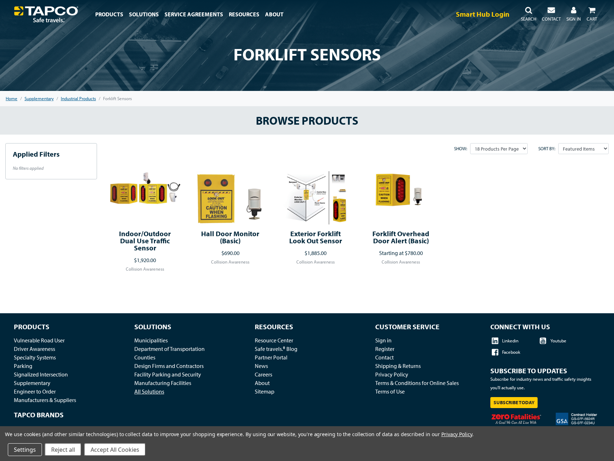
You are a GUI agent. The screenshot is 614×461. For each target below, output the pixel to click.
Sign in (383, 340)
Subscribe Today (514, 402)
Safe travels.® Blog (276, 348)
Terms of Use (390, 391)
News (261, 365)
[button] (528, 14)
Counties (144, 357)
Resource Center (274, 340)
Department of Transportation (169, 348)
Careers (263, 374)
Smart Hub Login (483, 14)
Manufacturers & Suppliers (45, 399)
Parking (23, 365)
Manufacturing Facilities (162, 382)
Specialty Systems (35, 357)
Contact (384, 357)
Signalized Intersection (41, 374)
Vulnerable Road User (39, 340)
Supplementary (32, 382)
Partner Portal (271, 357)
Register (384, 348)
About (262, 382)
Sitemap (264, 391)
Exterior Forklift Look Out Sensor (315, 237)
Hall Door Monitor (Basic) (230, 237)
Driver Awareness (34, 348)
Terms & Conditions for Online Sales (417, 382)
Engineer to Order (35, 391)
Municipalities (151, 340)
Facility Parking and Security (167, 374)
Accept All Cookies (115, 450)
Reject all (63, 450)
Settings (25, 450)
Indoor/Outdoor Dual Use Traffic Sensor (145, 240)
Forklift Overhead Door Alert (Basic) (400, 237)
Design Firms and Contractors (169, 365)
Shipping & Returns (398, 365)
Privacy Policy (391, 374)
